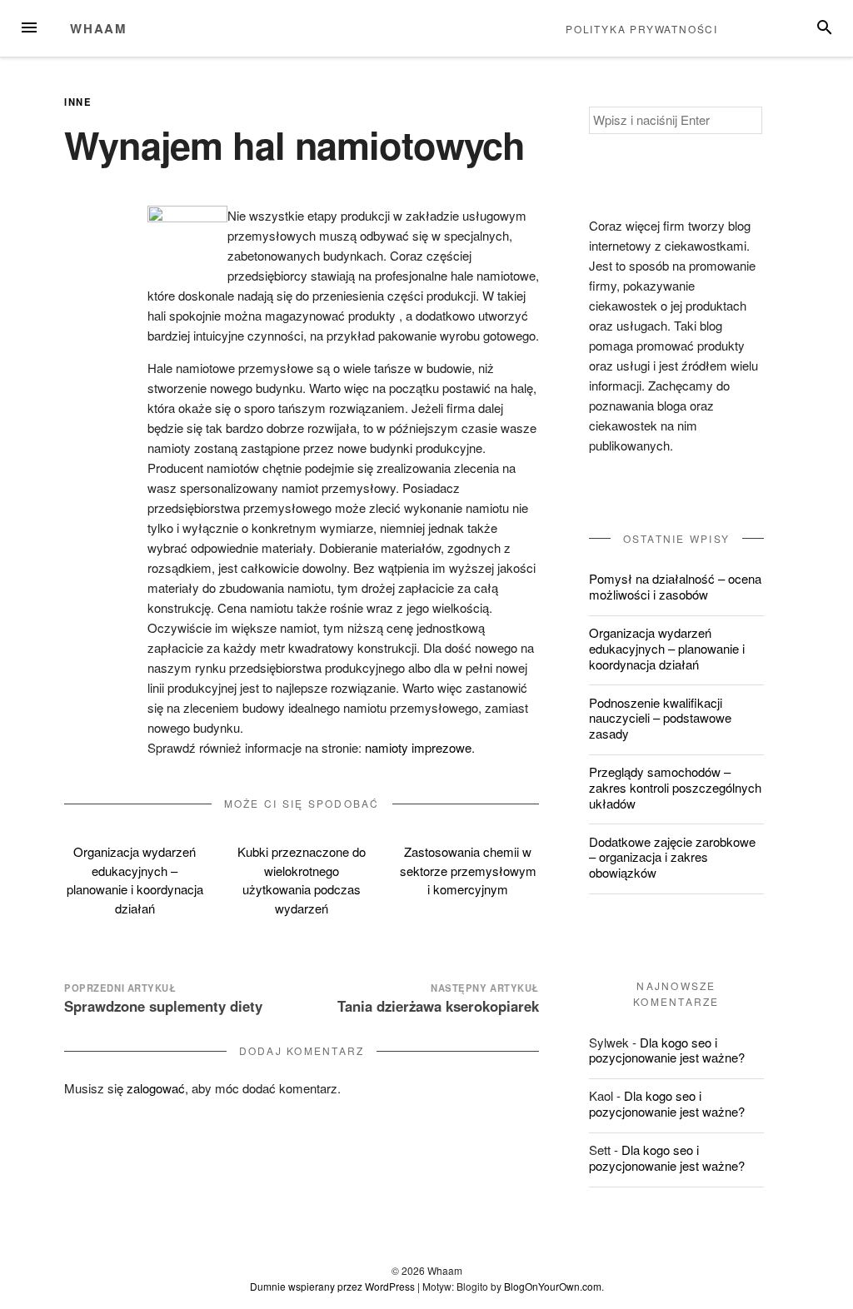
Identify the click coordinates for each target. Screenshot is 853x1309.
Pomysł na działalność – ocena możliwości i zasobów (675, 586)
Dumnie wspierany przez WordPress (332, 1286)
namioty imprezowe (418, 747)
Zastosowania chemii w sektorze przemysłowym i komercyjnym (468, 870)
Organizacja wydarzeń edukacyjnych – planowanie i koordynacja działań (135, 880)
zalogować (156, 1088)
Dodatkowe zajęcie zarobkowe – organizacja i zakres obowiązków (672, 857)
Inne (78, 101)
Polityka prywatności (642, 29)
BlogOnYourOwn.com (552, 1286)
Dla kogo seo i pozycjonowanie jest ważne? (667, 1050)
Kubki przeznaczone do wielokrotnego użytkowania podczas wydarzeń (301, 880)
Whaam (98, 28)
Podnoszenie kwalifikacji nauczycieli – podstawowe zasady (660, 718)
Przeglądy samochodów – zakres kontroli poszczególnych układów (675, 787)
